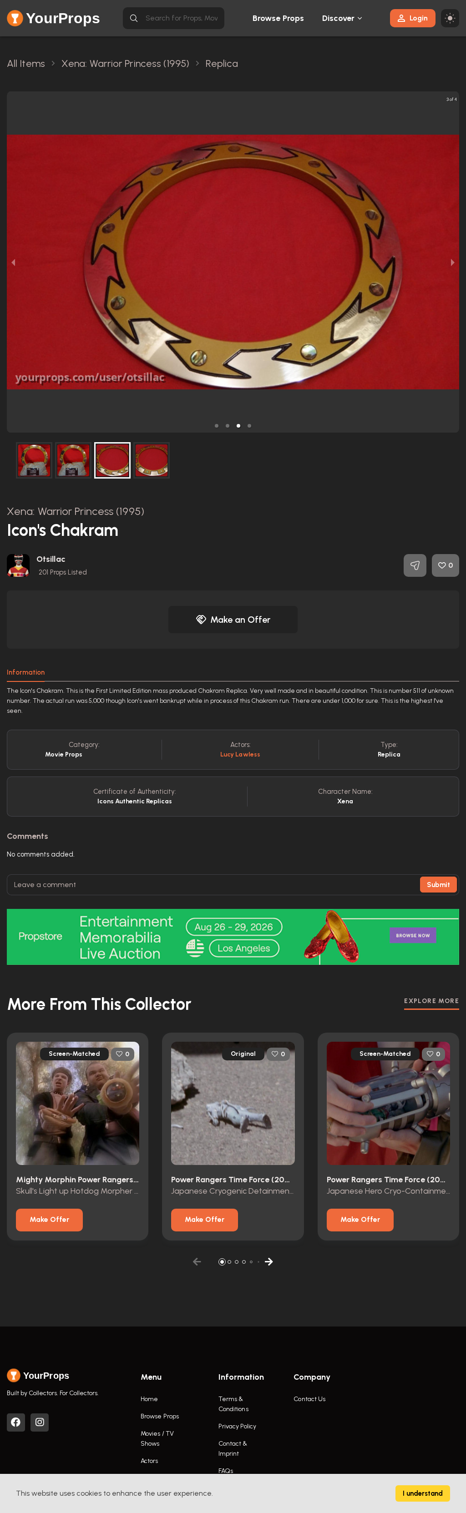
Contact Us (309, 1399)
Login (419, 18)
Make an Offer (240, 619)
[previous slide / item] (13, 262)
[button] (216, 426)
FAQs (225, 1471)
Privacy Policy (237, 1426)
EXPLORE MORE (431, 1001)
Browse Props (278, 18)
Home (149, 1399)
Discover (338, 18)
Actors (149, 1461)
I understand (423, 1493)
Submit (438, 885)
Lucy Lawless (240, 754)
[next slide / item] (452, 262)
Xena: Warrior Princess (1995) (75, 511)
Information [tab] (26, 672)
